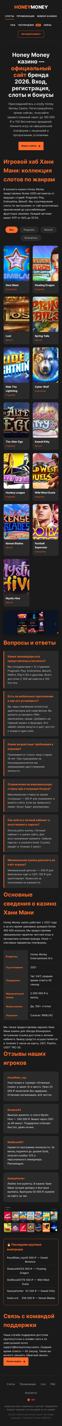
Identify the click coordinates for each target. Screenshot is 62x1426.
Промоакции (28, 1384)
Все (12, 229)
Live (43, 1384)
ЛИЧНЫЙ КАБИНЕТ (31, 34)
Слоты (11, 1384)
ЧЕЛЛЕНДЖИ (29, 25)
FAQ (12, 25)
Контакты (31, 1392)
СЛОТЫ (9, 16)
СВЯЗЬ (48, 25)
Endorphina (31, 238)
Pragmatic (29, 229)
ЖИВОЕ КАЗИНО (47, 16)
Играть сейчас (29, 146)
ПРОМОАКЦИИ (25, 16)
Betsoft (48, 229)
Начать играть (14, 1361)
